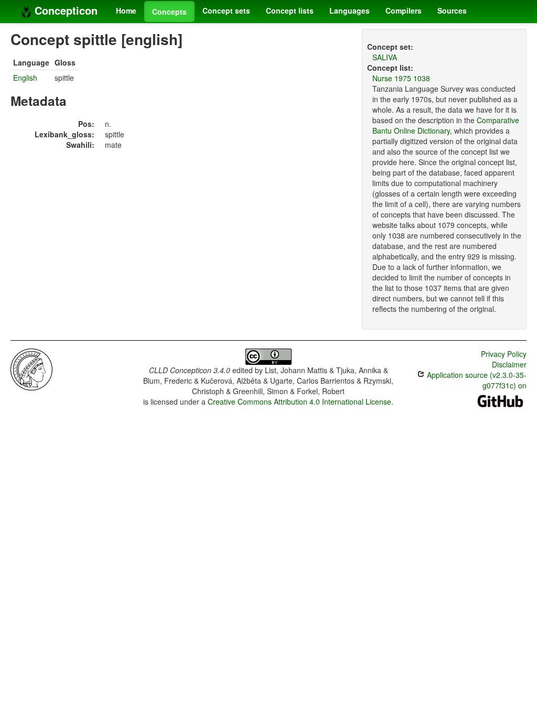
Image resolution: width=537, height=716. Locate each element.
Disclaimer (509, 364)
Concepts (169, 11)
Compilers (403, 10)
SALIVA (384, 57)
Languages (349, 10)
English (25, 77)
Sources (452, 10)
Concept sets (226, 10)
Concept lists (290, 10)
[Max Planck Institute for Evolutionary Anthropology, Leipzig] (31, 368)
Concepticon (64, 10)
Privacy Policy (504, 354)
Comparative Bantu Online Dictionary (445, 125)
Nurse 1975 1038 (401, 78)
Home (126, 10)
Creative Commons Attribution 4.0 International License (299, 401)
